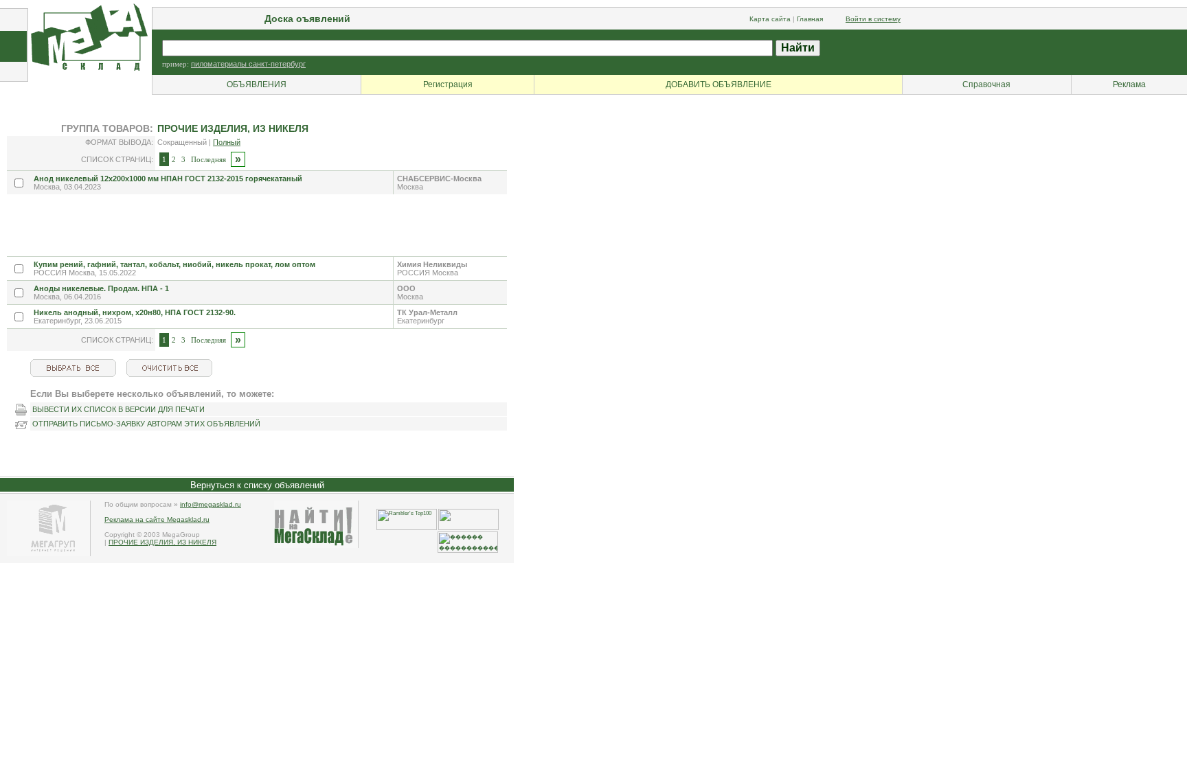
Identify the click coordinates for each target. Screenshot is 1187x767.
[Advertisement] (257, 225)
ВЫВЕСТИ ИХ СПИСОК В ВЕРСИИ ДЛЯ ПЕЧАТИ (118, 409)
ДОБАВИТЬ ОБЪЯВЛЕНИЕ (718, 84)
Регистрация (448, 84)
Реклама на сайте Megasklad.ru (157, 519)
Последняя (208, 159)
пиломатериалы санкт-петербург (248, 64)
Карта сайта (770, 19)
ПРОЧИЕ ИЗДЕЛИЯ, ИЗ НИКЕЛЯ (162, 542)
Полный (226, 142)
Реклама (1129, 84)
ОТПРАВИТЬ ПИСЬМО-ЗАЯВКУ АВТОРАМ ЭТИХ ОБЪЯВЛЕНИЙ (146, 424)
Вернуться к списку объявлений (257, 485)
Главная (810, 19)
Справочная (986, 84)
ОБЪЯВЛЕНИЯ (256, 84)
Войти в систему (873, 19)
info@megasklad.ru (210, 504)
